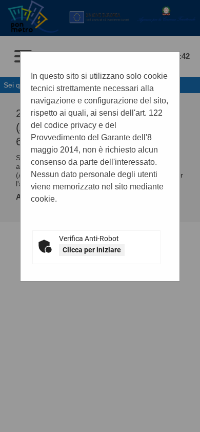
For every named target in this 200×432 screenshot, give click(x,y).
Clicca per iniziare (92, 250)
